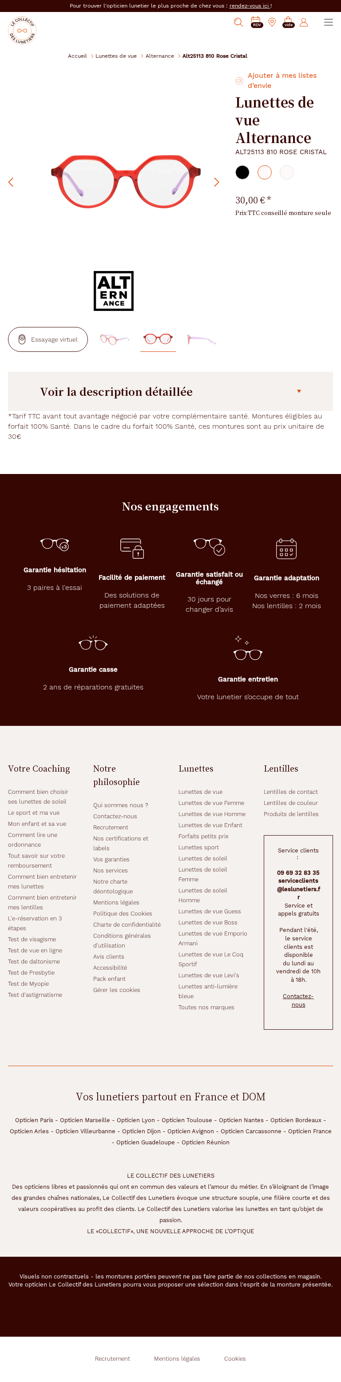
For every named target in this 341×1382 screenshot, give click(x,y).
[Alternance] (113, 291)
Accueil (77, 56)
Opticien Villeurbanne (85, 1131)
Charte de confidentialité (127, 924)
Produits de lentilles (291, 814)
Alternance (160, 56)
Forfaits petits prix (203, 836)
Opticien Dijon (141, 1131)
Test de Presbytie (31, 972)
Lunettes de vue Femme (211, 803)
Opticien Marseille (85, 1120)
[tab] (242, 172)
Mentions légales (116, 902)
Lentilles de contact (291, 792)
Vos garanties (111, 859)
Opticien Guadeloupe (145, 1142)
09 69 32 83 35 (298, 872)
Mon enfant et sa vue (37, 823)
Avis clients (108, 956)
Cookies (235, 1358)
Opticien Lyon (136, 1120)
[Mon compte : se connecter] (304, 22)
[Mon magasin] (272, 22)
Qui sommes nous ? (120, 805)
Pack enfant (109, 979)
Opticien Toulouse (187, 1120)
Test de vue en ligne (35, 950)
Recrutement (110, 827)
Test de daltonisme (34, 961)
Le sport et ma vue (33, 812)
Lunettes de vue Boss (208, 922)
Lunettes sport (198, 847)
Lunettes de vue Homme (212, 814)
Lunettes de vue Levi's (208, 975)
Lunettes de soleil (202, 858)
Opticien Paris (34, 1120)
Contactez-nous (115, 816)
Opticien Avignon (190, 1131)
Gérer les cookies (116, 990)
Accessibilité (110, 967)
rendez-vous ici (250, 6)
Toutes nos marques (206, 1007)
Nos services (110, 870)
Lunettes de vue (116, 56)
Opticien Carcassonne (251, 1131)
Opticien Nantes (241, 1120)
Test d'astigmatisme (35, 995)
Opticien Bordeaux (295, 1120)
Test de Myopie (28, 983)
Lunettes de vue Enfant (210, 825)
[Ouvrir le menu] (328, 22)
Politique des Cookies (122, 913)
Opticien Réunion (206, 1142)
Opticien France (310, 1131)
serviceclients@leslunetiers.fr (298, 888)
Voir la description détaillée (116, 391)
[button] (288, 22)
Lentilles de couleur (291, 803)
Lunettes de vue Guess (209, 911)
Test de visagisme (32, 939)
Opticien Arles (29, 1131)
